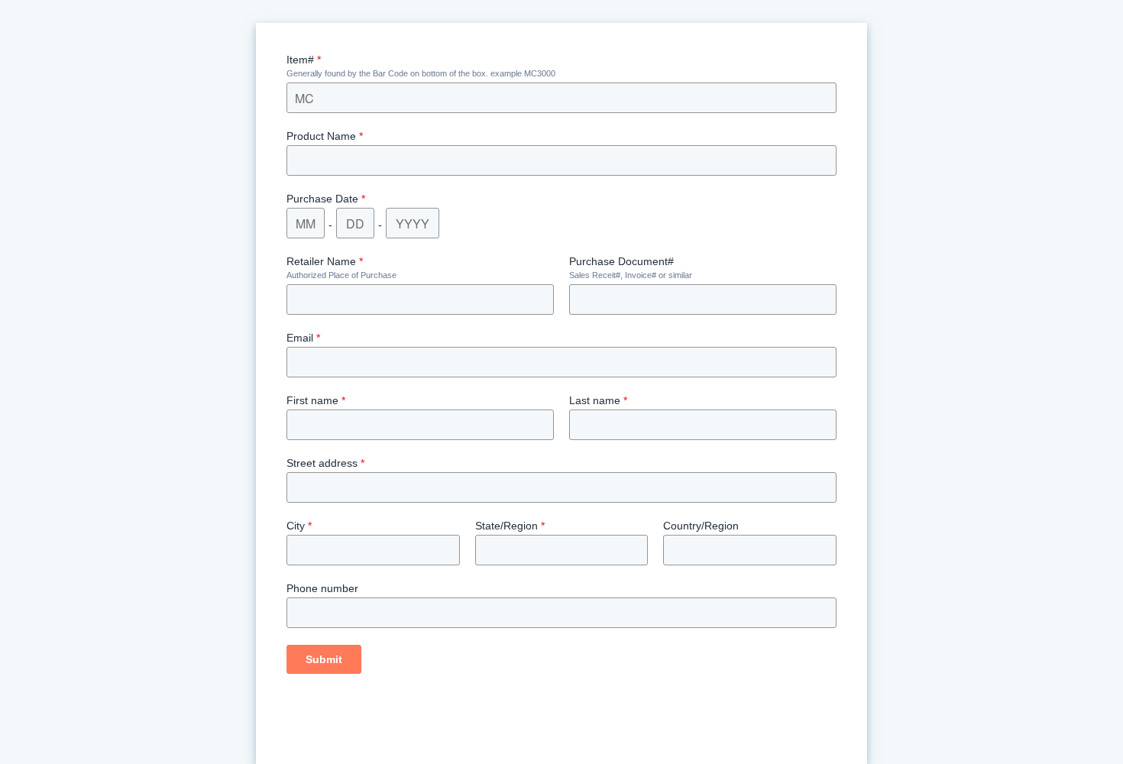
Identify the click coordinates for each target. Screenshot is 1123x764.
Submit (324, 659)
